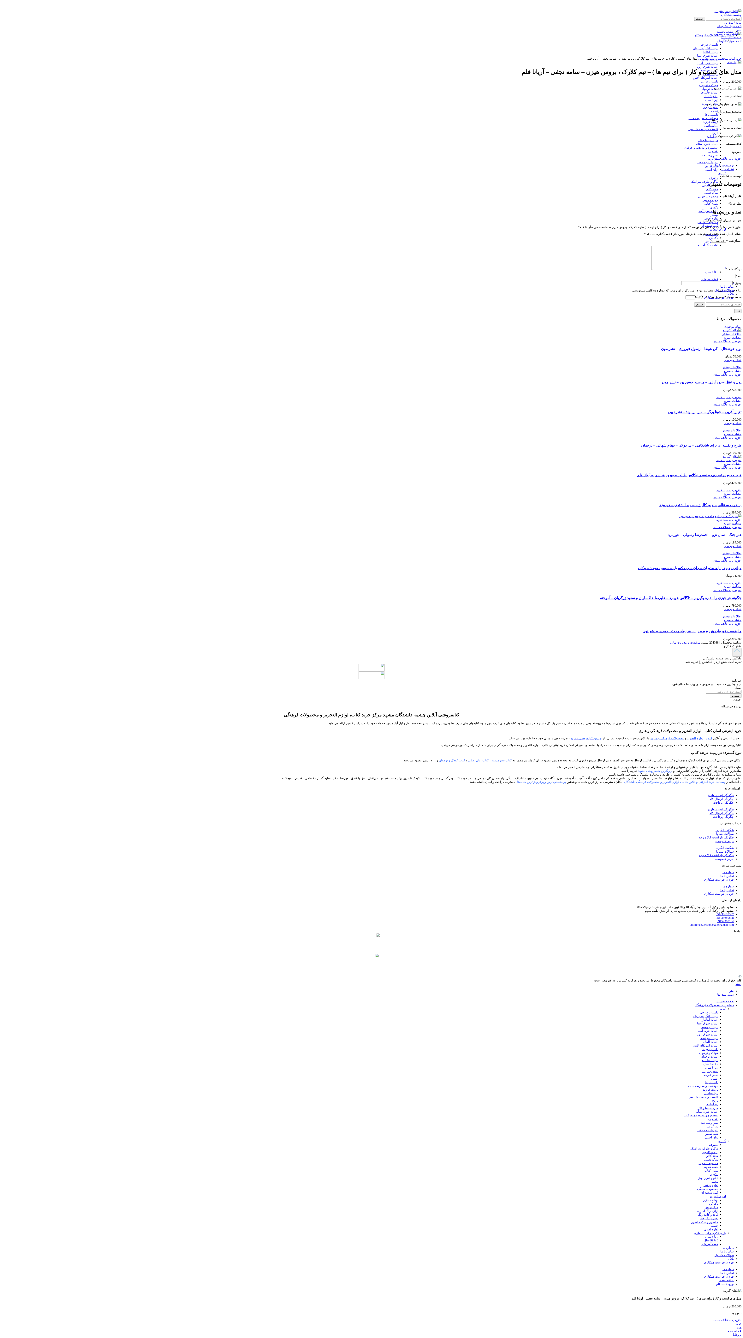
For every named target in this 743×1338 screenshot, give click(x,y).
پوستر (714, 214)
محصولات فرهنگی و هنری (667, 738)
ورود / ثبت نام (725, 1284)
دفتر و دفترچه (709, 1218)
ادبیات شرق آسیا (707, 1023)
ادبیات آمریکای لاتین (705, 77)
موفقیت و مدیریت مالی (703, 118)
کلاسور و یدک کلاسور (704, 1222)
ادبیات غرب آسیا (708, 63)
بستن (738, 984)
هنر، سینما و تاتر (708, 140)
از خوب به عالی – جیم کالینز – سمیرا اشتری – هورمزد (700, 505)
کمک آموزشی (709, 279)
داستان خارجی (709, 1012)
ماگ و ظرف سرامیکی (703, 181)
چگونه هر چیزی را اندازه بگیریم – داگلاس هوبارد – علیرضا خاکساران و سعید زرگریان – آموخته (670, 598)
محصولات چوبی (708, 196)
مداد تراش (711, 1207)
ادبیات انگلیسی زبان (705, 1016)
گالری (722, 173)
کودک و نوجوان (708, 85)
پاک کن (713, 237)
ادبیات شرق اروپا (707, 66)
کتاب (731, 58)
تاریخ (715, 133)
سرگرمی (712, 158)
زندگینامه (712, 136)
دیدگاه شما (733, 269)
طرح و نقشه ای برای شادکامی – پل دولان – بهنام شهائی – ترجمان (691, 445)
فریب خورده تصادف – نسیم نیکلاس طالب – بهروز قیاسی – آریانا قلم (689, 475)
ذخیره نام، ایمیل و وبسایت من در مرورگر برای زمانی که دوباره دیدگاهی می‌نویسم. (684, 290)
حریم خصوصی (724, 841)
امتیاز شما (733, 240)
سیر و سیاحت (709, 155)
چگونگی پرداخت (723, 802)
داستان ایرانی (709, 81)
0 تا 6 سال (711, 271)
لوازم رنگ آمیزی (707, 245)
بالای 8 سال (710, 96)
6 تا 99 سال (711, 1240)
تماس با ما (727, 876)
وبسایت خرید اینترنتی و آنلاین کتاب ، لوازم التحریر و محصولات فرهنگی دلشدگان (674, 781)
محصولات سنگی (707, 1189)
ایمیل (737, 283)
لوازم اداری (711, 1229)
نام (738, 276)
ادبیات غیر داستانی (706, 144)
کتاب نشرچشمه (501, 760)
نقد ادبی (713, 151)
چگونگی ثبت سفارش (720, 795)
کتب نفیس (711, 166)
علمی (714, 110)
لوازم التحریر (718, 229)
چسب (714, 1225)
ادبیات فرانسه (709, 1038)
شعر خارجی (710, 107)
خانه (738, 58)
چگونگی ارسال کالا (722, 799)
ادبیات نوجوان (709, 88)
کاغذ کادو (712, 189)
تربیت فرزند (710, 121)
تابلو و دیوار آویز (708, 211)
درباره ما (728, 872)
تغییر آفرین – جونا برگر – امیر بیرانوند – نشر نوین (704, 412)
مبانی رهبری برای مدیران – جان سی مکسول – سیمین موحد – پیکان (689, 568)
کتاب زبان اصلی (478, 760)
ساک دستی (711, 192)
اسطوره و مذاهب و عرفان (701, 147)
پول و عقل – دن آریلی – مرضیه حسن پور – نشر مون (701, 382)
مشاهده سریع (732, 337)
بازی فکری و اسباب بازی (710, 1233)
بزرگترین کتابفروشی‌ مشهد (655, 770)
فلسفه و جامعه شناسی (703, 129)
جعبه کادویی (710, 200)
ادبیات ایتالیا (710, 1019)
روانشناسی (711, 125)
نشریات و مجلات (707, 162)
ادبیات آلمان (710, 1041)
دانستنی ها (711, 114)
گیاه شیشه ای (709, 1192)
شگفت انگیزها (725, 830)
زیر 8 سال (711, 99)
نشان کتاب (711, 203)
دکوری (714, 207)
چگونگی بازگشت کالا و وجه (716, 837)
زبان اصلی (711, 169)
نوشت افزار (710, 1200)
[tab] (368, 165)
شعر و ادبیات (710, 1071)
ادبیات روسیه (709, 1027)
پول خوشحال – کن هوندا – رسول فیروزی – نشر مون (701, 349)
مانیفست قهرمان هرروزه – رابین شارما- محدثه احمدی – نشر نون (692, 631)
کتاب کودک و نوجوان (452, 760)
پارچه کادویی (710, 1152)
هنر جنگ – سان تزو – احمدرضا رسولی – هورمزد (704, 535)
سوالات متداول (724, 833)
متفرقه (713, 178)
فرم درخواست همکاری (719, 879)
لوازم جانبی (711, 1185)
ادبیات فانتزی (709, 92)
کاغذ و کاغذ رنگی (707, 1214)
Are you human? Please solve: (722, 297)
